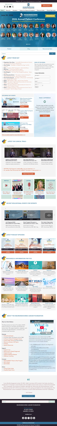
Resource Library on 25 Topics (11, 342)
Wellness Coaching (9, 356)
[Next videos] (54, 152)
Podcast (6, 343)
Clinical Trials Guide (9, 368)
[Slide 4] (26, 44)
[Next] (50, 29)
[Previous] (6, 29)
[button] (8, 10)
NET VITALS (7, 362)
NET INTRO (7, 363)
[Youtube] (10, 7)
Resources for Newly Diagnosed (12, 351)
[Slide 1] (29, 44)
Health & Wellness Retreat (10, 354)
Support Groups (8, 353)
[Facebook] (23, 418)
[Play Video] (13, 153)
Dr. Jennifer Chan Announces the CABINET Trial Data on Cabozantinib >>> (22, 170)
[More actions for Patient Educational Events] (6, 208)
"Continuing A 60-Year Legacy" (16, 69)
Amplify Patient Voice (9, 370)
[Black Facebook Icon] (5, 7)
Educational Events (9, 335)
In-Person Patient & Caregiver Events (13, 339)
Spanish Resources (8, 345)
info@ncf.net (28, 414)
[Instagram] (7, 7)
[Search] (52, 53)
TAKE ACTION (8, 4)
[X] (13, 7)
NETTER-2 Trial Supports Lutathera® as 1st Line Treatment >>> (19, 168)
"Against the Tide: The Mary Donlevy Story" (39, 193)
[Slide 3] (30, 44)
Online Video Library (9, 340)
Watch (5, 82)
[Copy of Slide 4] (27, 44)
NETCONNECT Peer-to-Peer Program (13, 360)
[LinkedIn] (34, 418)
